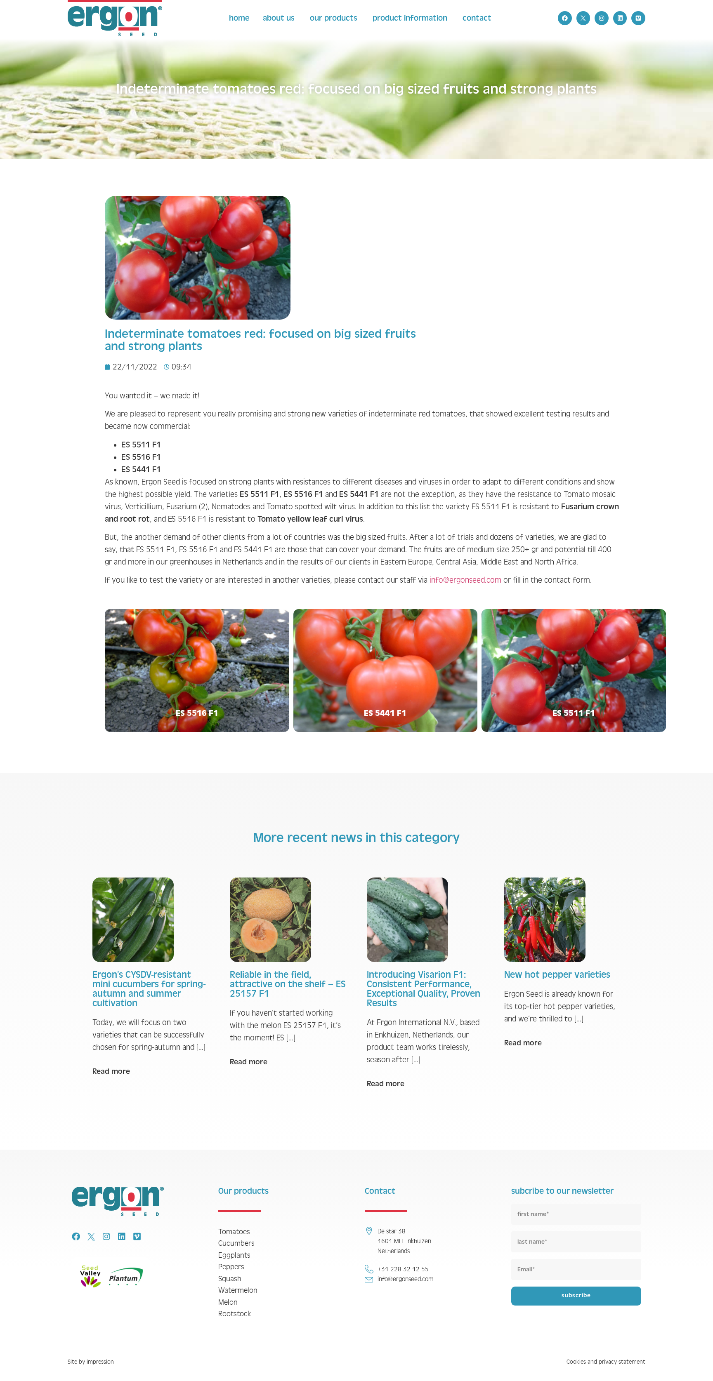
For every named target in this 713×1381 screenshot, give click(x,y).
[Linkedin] (620, 18)
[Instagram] (602, 18)
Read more (111, 1071)
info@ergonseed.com (465, 580)
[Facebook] (565, 18)
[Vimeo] (638, 18)
